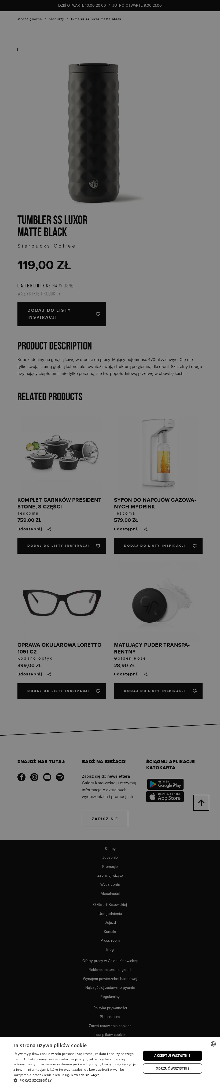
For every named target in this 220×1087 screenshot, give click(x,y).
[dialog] (110, 543)
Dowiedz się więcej (85, 1075)
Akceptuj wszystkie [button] (172, 1055)
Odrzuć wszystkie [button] (172, 1068)
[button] (75, 1080)
